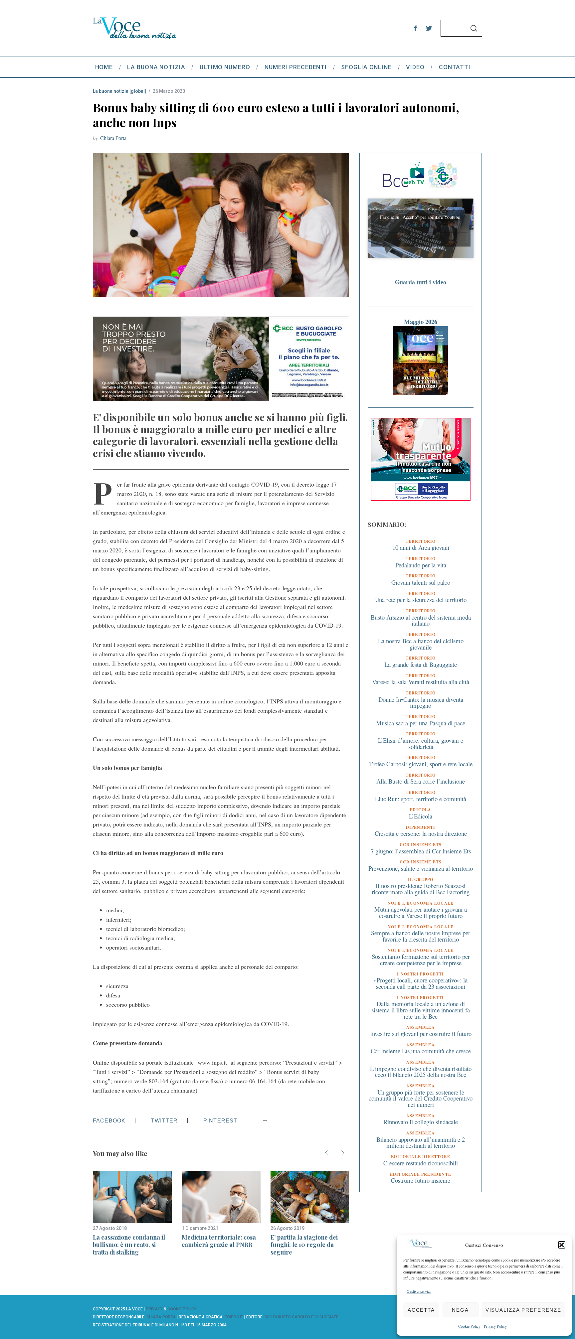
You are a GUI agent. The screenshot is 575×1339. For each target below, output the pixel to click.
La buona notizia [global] (119, 91)
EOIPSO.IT (234, 1317)
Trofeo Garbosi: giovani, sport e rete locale (421, 764)
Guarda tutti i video (420, 282)
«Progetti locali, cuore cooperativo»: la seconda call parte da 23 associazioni (421, 983)
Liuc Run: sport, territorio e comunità (420, 798)
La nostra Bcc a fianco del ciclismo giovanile (421, 644)
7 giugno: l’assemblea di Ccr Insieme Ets (421, 850)
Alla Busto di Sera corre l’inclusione (420, 781)
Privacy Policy (495, 1326)
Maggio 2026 (420, 321)
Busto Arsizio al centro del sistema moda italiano (421, 620)
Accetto (420, 237)
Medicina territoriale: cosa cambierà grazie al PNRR (219, 1241)
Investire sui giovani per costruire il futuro (421, 1033)
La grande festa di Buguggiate (420, 664)
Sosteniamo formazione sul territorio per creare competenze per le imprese (421, 959)
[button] (561, 1245)
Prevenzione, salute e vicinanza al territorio (420, 868)
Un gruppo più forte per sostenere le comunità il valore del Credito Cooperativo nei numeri (421, 1098)
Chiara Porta (113, 137)
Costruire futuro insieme (420, 1180)
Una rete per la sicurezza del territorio (421, 599)
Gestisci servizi (419, 1291)
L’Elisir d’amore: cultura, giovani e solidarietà (420, 743)
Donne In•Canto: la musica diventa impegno (420, 702)
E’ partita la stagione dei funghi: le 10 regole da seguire (304, 1244)
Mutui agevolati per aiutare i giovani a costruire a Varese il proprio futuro (420, 912)
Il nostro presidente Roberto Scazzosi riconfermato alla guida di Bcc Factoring (421, 888)
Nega (460, 1310)
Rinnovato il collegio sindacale (420, 1121)
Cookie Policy (469, 1326)
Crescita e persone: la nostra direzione (421, 833)
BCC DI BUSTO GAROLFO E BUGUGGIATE (301, 1317)
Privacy (154, 1309)
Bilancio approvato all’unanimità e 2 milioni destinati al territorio (420, 1142)
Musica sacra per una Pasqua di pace (420, 722)
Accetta (421, 1310)
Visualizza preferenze (523, 1310)
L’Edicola (420, 816)
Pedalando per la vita (420, 564)
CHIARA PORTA (161, 1317)
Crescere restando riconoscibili (420, 1163)
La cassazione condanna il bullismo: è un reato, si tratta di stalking (129, 1244)
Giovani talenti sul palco (420, 582)
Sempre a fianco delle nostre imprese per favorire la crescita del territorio (420, 936)
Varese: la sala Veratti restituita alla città (420, 681)
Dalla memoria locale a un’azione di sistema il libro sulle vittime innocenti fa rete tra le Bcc (420, 1009)
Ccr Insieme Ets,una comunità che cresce (421, 1051)
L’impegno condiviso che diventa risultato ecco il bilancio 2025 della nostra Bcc (421, 1071)
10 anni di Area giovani (420, 547)
